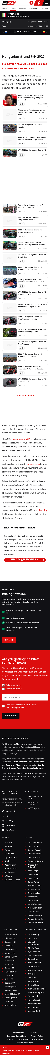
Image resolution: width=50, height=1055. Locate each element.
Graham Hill (33, 996)
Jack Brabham (34, 1004)
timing (21, 514)
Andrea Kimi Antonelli (33, 866)
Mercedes (9, 854)
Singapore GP (11, 990)
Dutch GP (9, 975)
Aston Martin (10, 865)
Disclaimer (33, 1032)
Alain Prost (32, 938)
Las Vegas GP (11, 998)
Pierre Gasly (33, 897)
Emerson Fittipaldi (36, 992)
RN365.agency (34, 808)
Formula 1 (33, 492)
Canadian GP (11, 949)
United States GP (12, 994)
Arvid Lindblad (34, 893)
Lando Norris (33, 846)
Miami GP (9, 946)
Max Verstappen (36, 761)
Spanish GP (10, 983)
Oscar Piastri (33, 874)
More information (26, 32)
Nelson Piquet (34, 1000)
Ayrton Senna (34, 952)
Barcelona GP (11, 957)
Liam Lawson (33, 912)
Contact (11, 1039)
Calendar (22, 8)
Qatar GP (9, 1001)
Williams (8, 876)
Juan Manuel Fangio (37, 989)
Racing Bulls (10, 872)
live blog (43, 510)
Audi (7, 861)
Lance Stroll (33, 900)
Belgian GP (9, 968)
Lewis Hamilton (20, 761)
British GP (9, 964)
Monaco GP (10, 953)
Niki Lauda (32, 978)
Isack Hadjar (33, 871)
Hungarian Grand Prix (22, 439)
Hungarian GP (11, 972)
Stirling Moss (33, 985)
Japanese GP (11, 942)
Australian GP (11, 935)
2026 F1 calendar (24, 773)
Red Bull (8, 843)
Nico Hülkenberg (35, 904)
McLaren (8, 846)
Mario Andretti (34, 1011)
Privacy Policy (37, 1036)
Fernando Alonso (14, 765)
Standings (33, 8)
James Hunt (33, 959)
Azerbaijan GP (11, 987)
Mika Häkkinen (34, 967)
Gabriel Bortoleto (35, 923)
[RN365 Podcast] (31, 3)
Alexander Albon (35, 908)
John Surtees (33, 1007)
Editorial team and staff (36, 798)
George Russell (16, 768)
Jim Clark (32, 974)
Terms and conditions (17, 1036)
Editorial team (18, 1032)
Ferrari (7, 850)
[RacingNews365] (9, 3)
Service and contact (33, 803)
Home (4, 8)
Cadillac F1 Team (12, 880)
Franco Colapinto (35, 919)
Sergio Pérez (33, 882)
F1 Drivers (44, 8)
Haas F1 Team (11, 868)
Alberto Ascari (34, 948)
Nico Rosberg (33, 935)
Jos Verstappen (35, 970)
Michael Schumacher (33, 943)
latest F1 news (16, 744)
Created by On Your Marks (31, 1039)
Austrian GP (10, 961)
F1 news (13, 8)
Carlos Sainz (33, 878)
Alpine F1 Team (11, 857)
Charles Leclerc (35, 768)
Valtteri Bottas (34, 889)
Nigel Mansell (33, 981)
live (40, 481)
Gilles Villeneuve (35, 955)
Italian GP (9, 979)
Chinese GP (10, 938)
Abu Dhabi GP (11, 1005)
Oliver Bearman (35, 915)
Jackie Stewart (34, 963)
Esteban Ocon (33, 464)
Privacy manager (25, 1042)
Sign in (9, 640)
